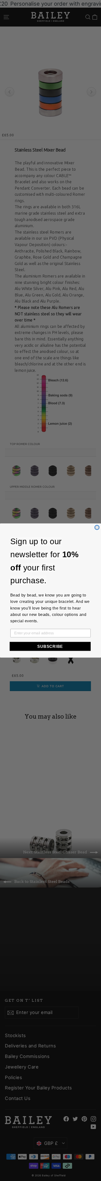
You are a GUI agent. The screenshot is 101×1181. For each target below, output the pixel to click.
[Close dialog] (97, 527)
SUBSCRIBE (50, 646)
